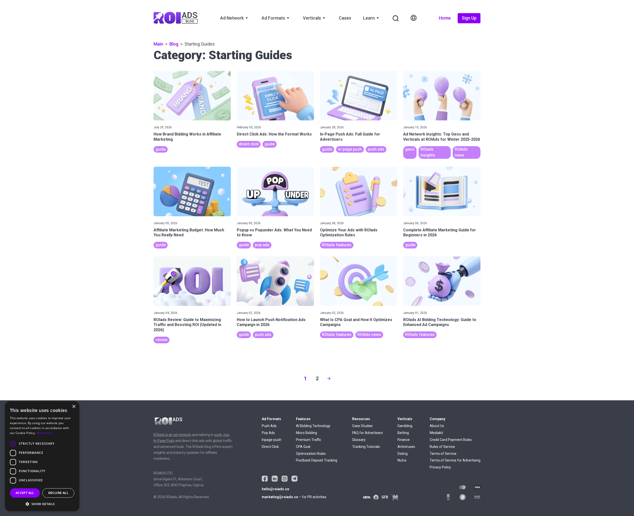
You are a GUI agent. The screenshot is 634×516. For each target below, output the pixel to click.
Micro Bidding (306, 433)
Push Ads (269, 426)
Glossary (359, 440)
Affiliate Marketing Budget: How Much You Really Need (189, 233)
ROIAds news (369, 334)
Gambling (404, 426)
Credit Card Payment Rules (451, 440)
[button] (42, 503)
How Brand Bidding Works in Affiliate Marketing (187, 137)
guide (161, 149)
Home (445, 18)
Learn (369, 18)
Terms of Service (443, 454)
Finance (403, 440)
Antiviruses (406, 447)
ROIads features (336, 245)
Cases (345, 18)
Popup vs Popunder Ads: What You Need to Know (274, 233)
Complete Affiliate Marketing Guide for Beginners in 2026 (439, 233)
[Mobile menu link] (396, 18)
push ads (376, 149)
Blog (173, 44)
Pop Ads (268, 433)
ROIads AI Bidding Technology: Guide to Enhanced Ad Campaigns (439, 322)
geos (410, 149)
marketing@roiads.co (280, 497)
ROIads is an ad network (172, 435)
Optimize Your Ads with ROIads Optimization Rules (348, 233)
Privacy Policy (440, 467)
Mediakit (436, 433)
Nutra (401, 460)
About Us (437, 426)
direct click (249, 144)
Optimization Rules (311, 454)
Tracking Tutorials (366, 447)
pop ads (262, 245)
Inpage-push (271, 440)
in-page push (350, 149)
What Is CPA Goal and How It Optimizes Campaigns (356, 322)
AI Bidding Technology (313, 426)
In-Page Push (164, 441)
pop (226, 435)
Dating (402, 454)
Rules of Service (442, 447)
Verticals (312, 18)
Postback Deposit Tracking (316, 460)
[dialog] (42, 456)
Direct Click (270, 447)
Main (158, 44)
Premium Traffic (308, 440)
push (218, 435)
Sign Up (469, 18)
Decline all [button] (58, 493)
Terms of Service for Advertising (455, 460)
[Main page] (176, 18)
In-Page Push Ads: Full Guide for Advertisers (350, 137)
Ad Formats (273, 18)
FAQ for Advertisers (367, 433)
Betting (403, 433)
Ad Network (232, 18)
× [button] (74, 406)
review (161, 339)
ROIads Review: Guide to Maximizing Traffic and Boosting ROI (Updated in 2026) (187, 324)
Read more (44, 433)
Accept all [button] (25, 493)
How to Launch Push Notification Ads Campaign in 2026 (271, 322)
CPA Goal (303, 447)
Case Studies (362, 426)
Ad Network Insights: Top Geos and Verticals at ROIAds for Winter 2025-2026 (441, 137)
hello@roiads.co (275, 489)
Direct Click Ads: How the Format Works (274, 134)
